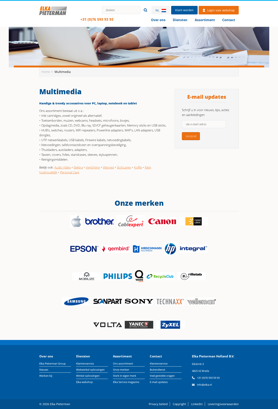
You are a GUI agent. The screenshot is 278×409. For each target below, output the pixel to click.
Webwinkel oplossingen (90, 369)
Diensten (180, 20)
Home (53, 15)
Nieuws (43, 369)
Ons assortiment (123, 363)
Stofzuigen (124, 167)
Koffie (138, 167)
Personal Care (69, 172)
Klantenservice (85, 363)
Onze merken (121, 369)
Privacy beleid (158, 404)
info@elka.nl (204, 384)
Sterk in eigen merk (124, 376)
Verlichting (93, 167)
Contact (228, 20)
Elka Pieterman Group (52, 363)
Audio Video (62, 167)
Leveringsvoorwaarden (223, 404)
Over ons (158, 20)
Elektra (78, 167)
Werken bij (45, 376)
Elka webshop (84, 382)
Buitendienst (157, 369)
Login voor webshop (221, 10)
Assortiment (205, 20)
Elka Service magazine (126, 382)
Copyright (179, 404)
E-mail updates (159, 382)
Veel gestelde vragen (162, 376)
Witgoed (108, 167)
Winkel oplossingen (88, 376)
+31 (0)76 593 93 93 (96, 19)
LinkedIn (197, 404)
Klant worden (184, 10)
